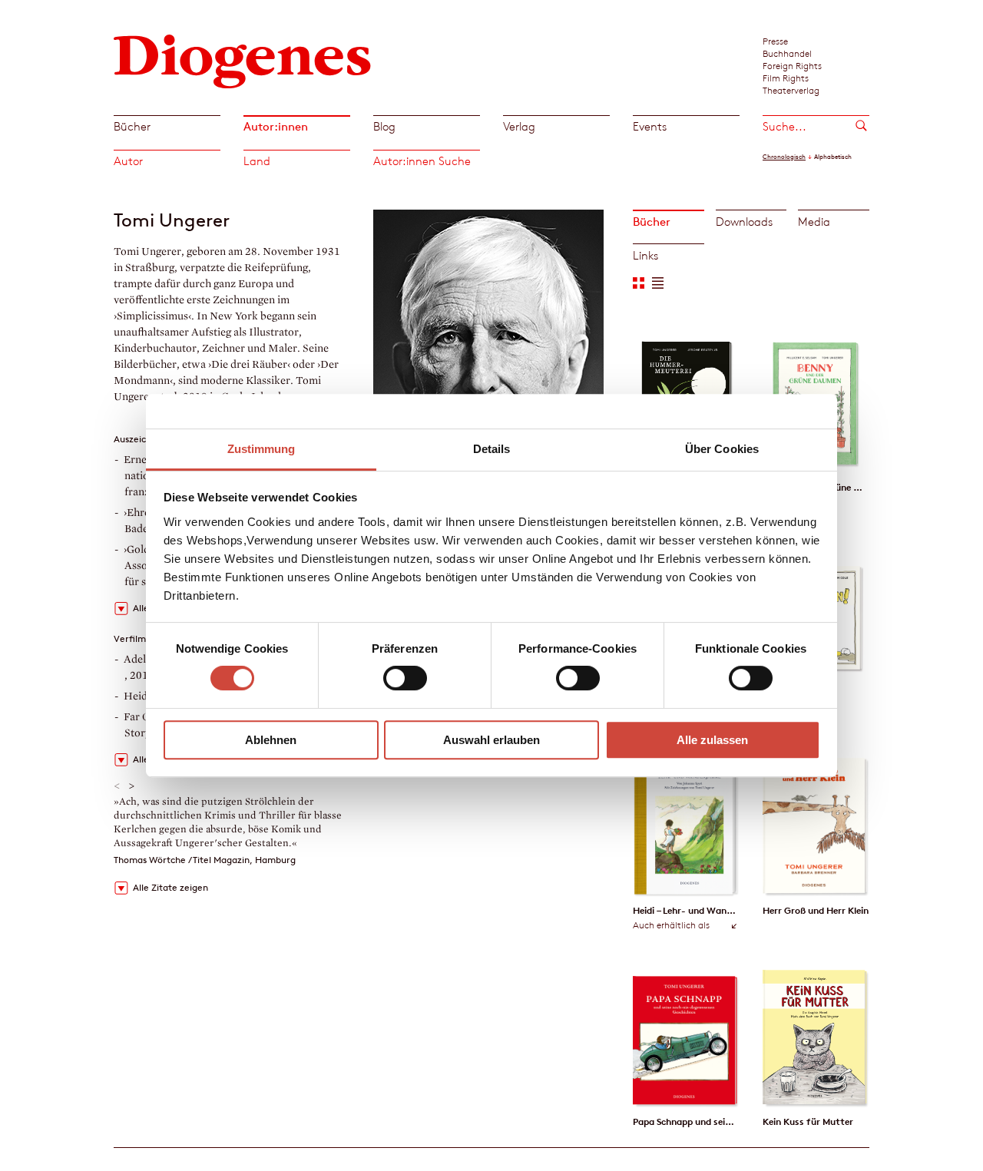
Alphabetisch (833, 156)
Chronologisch (784, 156)
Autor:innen (275, 126)
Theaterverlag (791, 90)
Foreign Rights (792, 65)
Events (650, 126)
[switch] (405, 678)
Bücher (132, 126)
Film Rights (786, 77)
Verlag (519, 126)
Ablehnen (270, 739)
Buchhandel (787, 53)
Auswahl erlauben (491, 739)
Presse (775, 41)
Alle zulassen (712, 739)
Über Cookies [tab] (722, 448)
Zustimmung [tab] (261, 448)
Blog (384, 126)
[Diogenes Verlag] (243, 59)
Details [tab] (492, 448)
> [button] (131, 786)
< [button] (117, 786)
